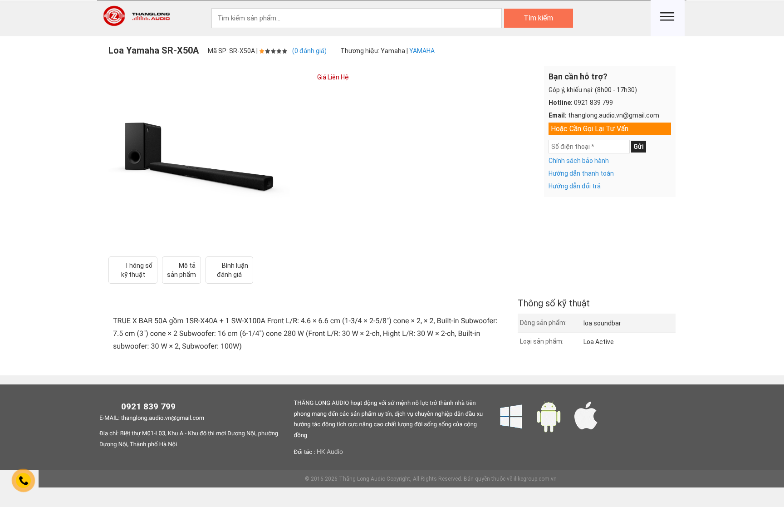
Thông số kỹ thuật (137, 270)
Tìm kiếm (538, 18)
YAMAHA (422, 50)
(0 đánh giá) (309, 50)
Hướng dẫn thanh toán (581, 173)
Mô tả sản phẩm (181, 270)
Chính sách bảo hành (579, 160)
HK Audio (330, 452)
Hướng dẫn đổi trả (575, 186)
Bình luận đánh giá (232, 270)
